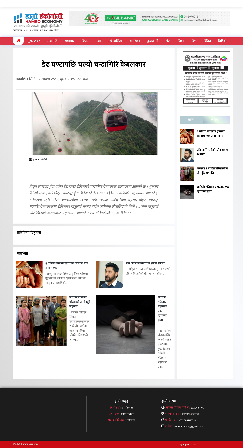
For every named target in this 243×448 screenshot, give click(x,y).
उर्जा (98, 41)
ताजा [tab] (191, 119)
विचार (85, 41)
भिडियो (222, 41)
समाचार (69, 41)
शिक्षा (181, 41)
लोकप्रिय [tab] (216, 119)
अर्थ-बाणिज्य (115, 41)
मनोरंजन (135, 41)
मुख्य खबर (34, 41)
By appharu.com (188, 444)
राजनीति (52, 41)
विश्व (193, 41)
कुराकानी (152, 41)
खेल (167, 41)
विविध (207, 41)
